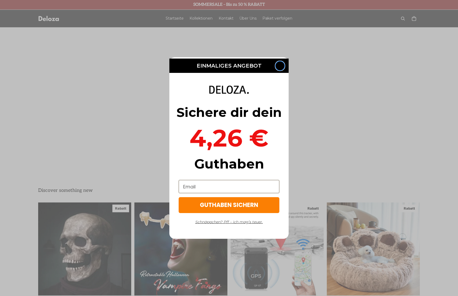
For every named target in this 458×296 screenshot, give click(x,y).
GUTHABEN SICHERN (229, 205)
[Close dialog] (280, 65)
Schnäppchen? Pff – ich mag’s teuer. (229, 221)
